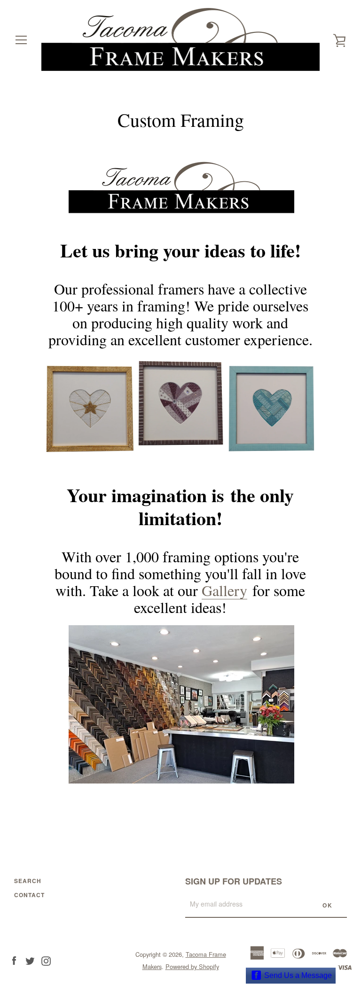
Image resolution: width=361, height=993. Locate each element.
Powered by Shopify (192, 966)
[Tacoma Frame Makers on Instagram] (46, 959)
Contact (29, 895)
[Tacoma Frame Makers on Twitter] (30, 959)
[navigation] (21, 40)
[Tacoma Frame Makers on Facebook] (14, 959)
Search (27, 881)
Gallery (224, 590)
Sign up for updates (233, 881)
